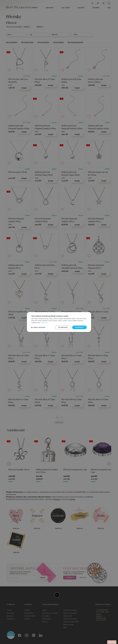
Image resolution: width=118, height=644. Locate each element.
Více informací (44, 322)
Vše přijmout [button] (79, 327)
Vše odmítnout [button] (63, 327)
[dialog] (59, 322)
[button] (38, 327)
